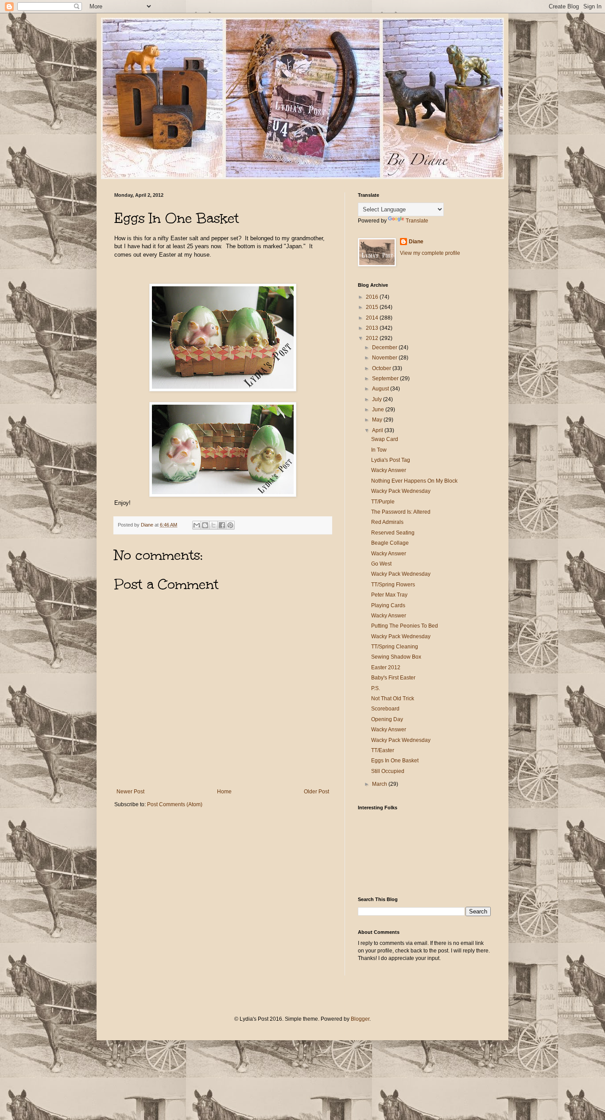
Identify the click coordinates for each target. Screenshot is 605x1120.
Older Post (316, 791)
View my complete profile (430, 253)
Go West (381, 564)
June (378, 409)
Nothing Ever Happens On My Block (414, 481)
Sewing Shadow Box (396, 657)
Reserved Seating (393, 533)
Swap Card (384, 439)
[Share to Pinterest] (230, 525)
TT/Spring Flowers (393, 584)
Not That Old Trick (392, 698)
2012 (373, 338)
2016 (373, 297)
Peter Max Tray (389, 595)
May (378, 420)
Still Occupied (387, 771)
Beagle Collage (390, 543)
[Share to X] (213, 525)
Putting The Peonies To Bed (404, 626)
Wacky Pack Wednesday (400, 491)
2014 (373, 318)
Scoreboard (385, 709)
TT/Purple (383, 502)
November (385, 358)
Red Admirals (387, 522)
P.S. (375, 688)
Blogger (360, 1019)
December (385, 347)
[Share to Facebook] (221, 525)
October (382, 368)
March (380, 784)
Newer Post (130, 791)
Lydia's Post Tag (390, 460)
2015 (373, 307)
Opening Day (387, 719)
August (381, 389)
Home (224, 791)
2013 (373, 328)
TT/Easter (382, 750)
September (386, 378)
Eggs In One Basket (395, 760)
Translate (417, 221)
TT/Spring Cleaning (394, 647)
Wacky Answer (388, 470)
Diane (416, 241)
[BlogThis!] (205, 525)
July (377, 399)
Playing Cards (388, 605)
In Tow (379, 450)
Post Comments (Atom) (174, 804)
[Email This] (196, 525)
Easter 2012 (385, 667)
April (378, 430)
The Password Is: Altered (400, 512)
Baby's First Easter (393, 678)
